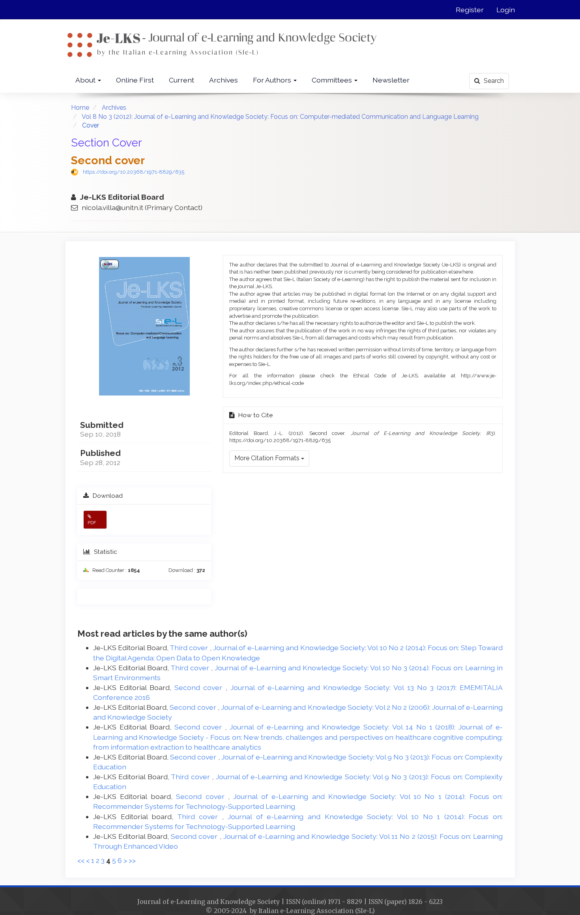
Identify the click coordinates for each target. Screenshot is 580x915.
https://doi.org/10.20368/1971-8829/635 (133, 172)
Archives (223, 80)
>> (132, 860)
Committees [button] (333, 80)
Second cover (199, 687)
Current (181, 80)
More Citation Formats (267, 458)
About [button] (86, 80)
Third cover (190, 647)
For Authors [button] (273, 80)
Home (80, 107)
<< (80, 860)
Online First (135, 80)
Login (505, 10)
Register (470, 10)
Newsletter (391, 80)
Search (493, 80)
